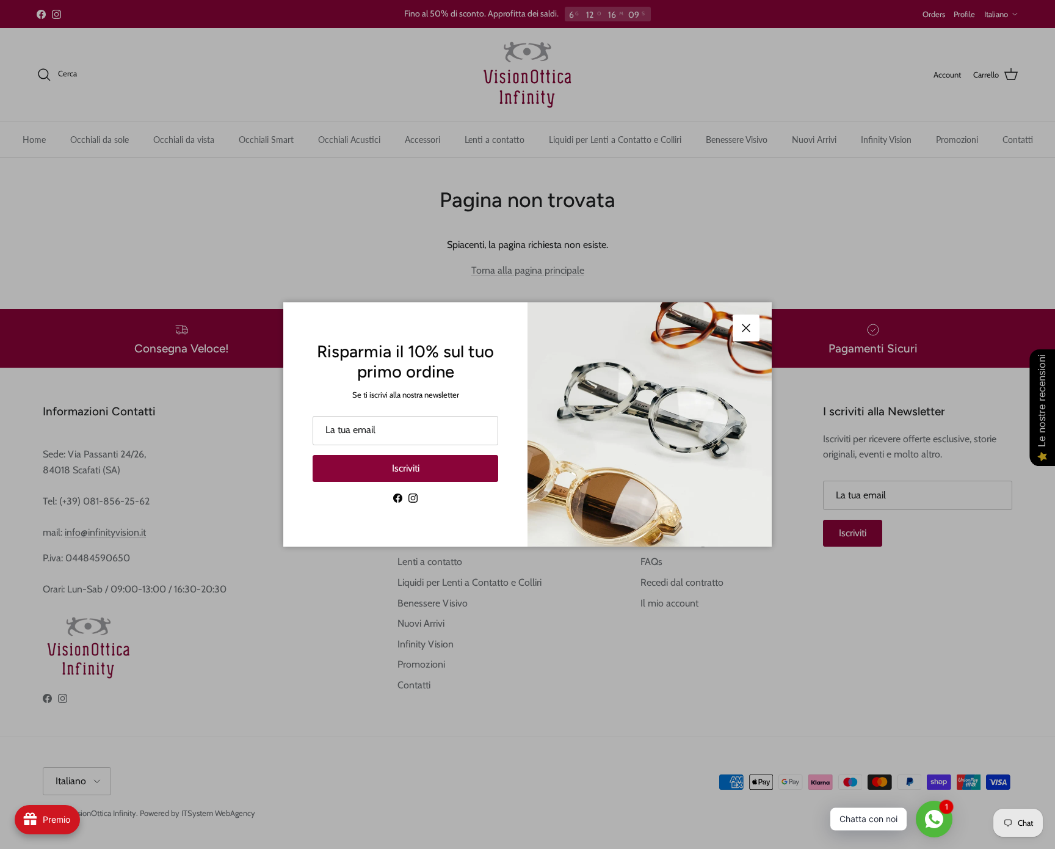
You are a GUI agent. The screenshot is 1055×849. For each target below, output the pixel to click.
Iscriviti (405, 468)
